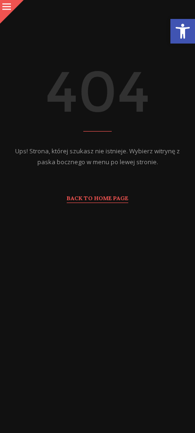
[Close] (12, 12)
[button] (182, 31)
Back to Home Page (97, 198)
